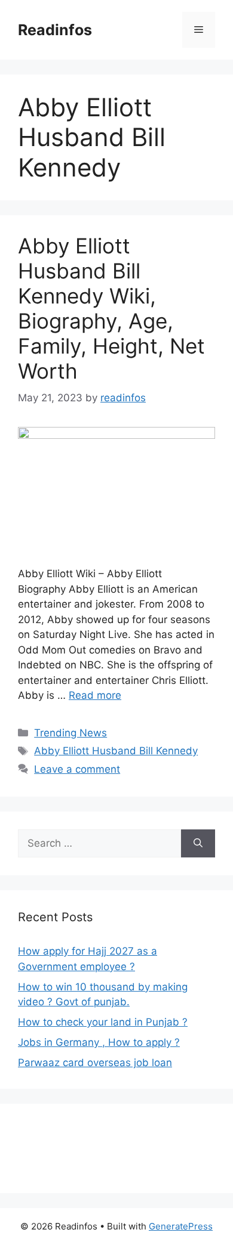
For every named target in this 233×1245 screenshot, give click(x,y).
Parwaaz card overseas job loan (95, 1063)
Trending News (70, 733)
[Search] (198, 843)
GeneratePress (181, 1226)
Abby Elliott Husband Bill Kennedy (116, 751)
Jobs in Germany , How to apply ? (99, 1042)
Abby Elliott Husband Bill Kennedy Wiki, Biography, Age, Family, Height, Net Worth (111, 308)
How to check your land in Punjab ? (103, 1022)
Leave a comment (77, 769)
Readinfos (55, 30)
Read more (95, 695)
